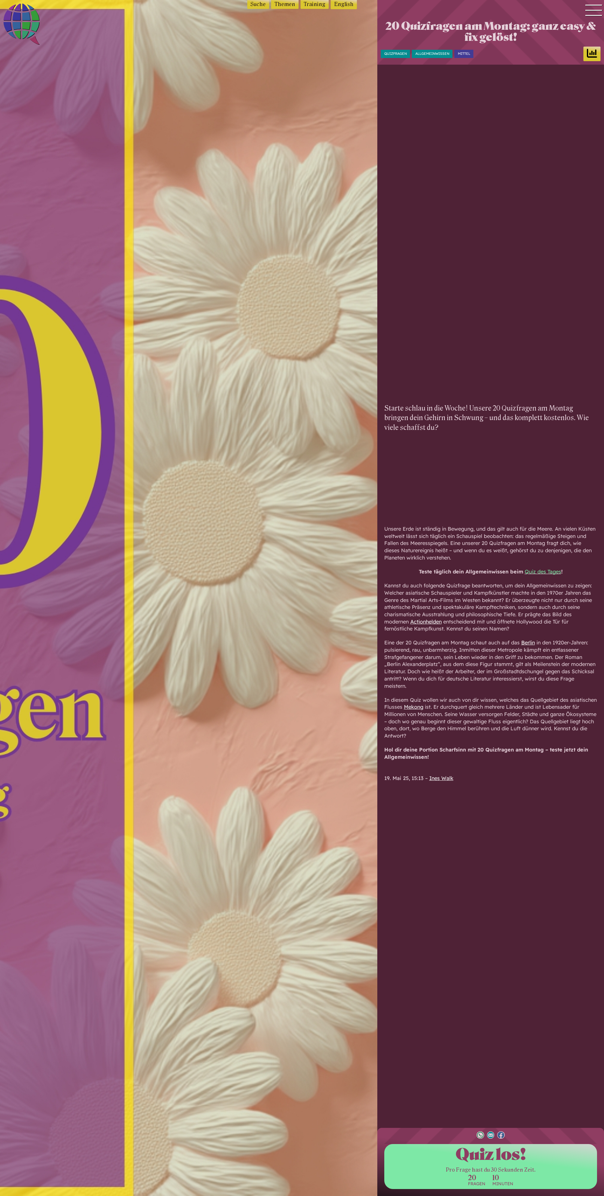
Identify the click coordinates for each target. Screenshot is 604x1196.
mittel (464, 53)
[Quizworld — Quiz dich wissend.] (35, 25)
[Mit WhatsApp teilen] (480, 1135)
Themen (285, 4)
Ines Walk (441, 778)
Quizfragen (395, 53)
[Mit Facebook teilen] (500, 1135)
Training (314, 4)
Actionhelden (426, 621)
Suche (258, 4)
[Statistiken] (592, 54)
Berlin (528, 642)
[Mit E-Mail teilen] (490, 1135)
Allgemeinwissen (432, 53)
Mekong (413, 707)
